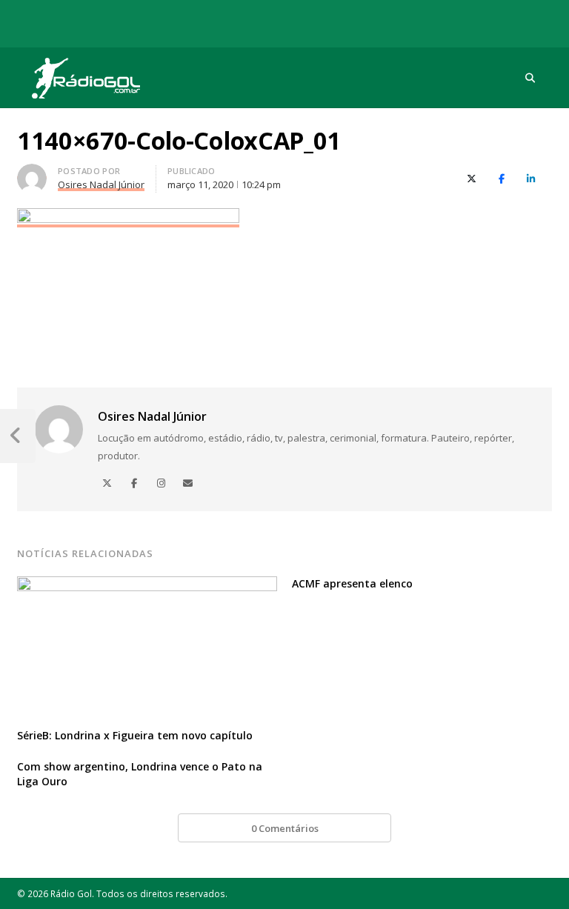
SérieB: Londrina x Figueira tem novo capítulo (135, 735)
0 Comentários (285, 828)
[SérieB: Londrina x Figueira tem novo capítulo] (147, 585)
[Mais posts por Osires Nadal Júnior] (32, 172)
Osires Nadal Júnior (152, 416)
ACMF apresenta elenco (352, 583)
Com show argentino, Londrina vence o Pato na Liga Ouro (139, 773)
